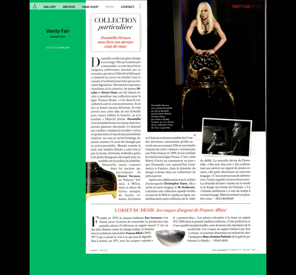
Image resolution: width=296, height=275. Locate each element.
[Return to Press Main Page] (262, 6)
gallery (49, 6)
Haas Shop (90, 6)
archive (69, 6)
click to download (58, 48)
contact (127, 6)
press (109, 6)
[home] (35, 6)
